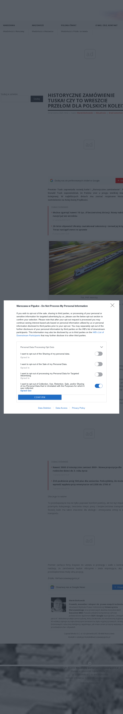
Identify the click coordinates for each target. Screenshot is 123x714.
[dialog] (61, 357)
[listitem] (61, 347)
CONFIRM (39, 397)
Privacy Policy (78, 408)
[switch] (99, 354)
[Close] (113, 306)
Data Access (61, 408)
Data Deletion (44, 408)
